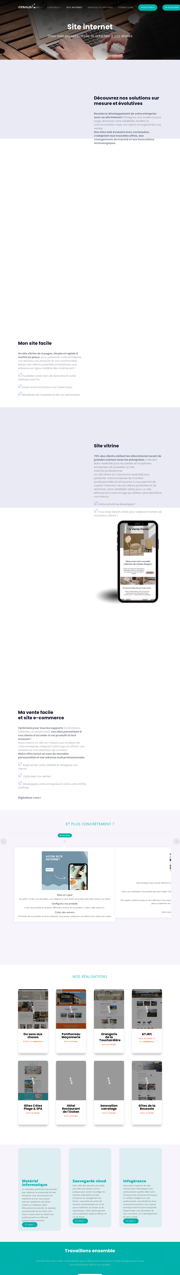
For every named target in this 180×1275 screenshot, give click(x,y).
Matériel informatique (34, 1182)
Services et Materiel (100, 7)
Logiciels (53, 7)
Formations (125, 7)
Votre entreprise (29, 7)
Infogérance (134, 1180)
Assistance (148, 7)
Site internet (74, 7)
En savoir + (30, 1224)
